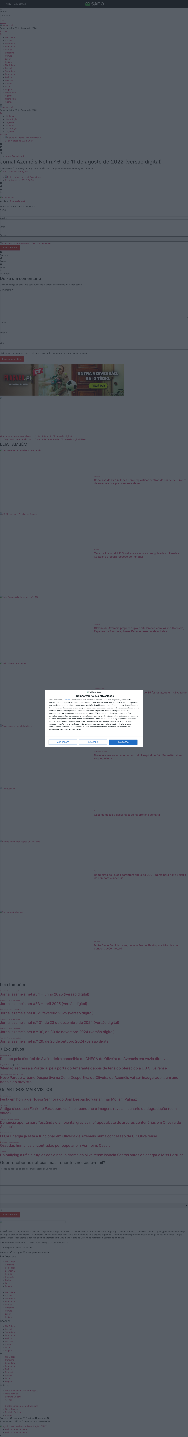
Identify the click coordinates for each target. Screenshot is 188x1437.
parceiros (66, 700)
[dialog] (94, 718)
